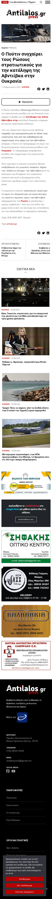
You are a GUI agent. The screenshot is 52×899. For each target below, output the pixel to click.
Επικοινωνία (12, 805)
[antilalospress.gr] (25, 14)
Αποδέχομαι (24, 879)
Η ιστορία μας (13, 812)
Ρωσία (24, 201)
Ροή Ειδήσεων (13, 820)
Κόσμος (13, 48)
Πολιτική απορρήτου (24, 892)
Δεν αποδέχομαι (24, 885)
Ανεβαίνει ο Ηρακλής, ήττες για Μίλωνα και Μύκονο (40, 250)
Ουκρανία (6, 150)
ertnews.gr (12, 224)
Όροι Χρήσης (12, 848)
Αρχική (4, 48)
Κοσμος (25, 87)
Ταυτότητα (11, 798)
